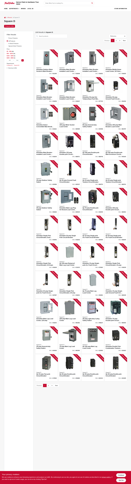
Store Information (120, 8)
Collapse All (9, 65)
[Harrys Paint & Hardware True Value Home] (9, 3)
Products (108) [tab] (9, 26)
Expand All (16, 65)
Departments (13, 8)
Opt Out (121, 480)
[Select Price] (22, 60)
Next (124, 40)
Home (6, 8)
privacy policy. (106, 477)
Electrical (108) (12, 68)
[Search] (92, 3)
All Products (11, 41)
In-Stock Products (13, 43)
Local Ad (30, 8)
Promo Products (13, 38)
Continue (121, 475)
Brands (23, 8)
